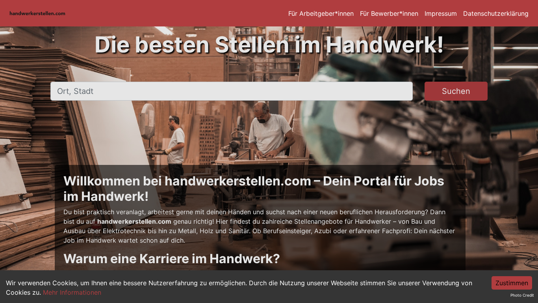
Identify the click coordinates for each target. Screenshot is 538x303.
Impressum (441, 13)
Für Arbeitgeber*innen (321, 13)
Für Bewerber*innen (389, 13)
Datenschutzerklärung (496, 13)
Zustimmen (511, 283)
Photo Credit (522, 295)
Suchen (456, 91)
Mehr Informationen (72, 292)
